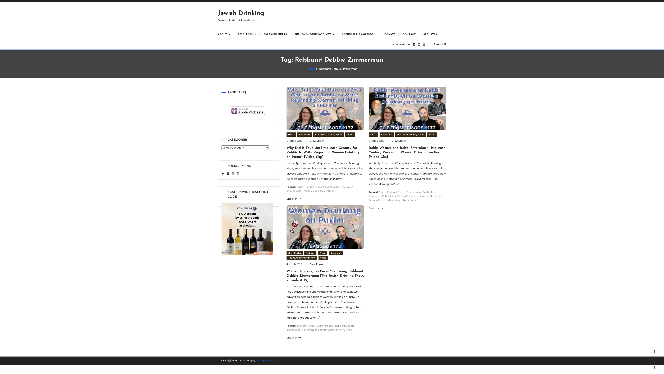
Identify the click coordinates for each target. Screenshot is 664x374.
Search (438, 44)
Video (350, 134)
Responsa (304, 134)
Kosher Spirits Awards (357, 34)
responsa (422, 196)
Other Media (294, 253)
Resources (245, 34)
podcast (301, 325)
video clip (318, 191)
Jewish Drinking (241, 13)
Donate (389, 34)
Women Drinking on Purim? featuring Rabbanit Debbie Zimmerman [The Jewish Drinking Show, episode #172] (325, 276)
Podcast (310, 253)
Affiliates (430, 34)
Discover (292, 199)
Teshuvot (308, 329)
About (222, 34)
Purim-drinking (325, 325)
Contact (409, 34)
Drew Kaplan (317, 141)
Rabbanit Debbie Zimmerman (322, 187)
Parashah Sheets (275, 34)
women (330, 191)
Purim (291, 134)
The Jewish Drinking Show (312, 34)
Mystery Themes (265, 360)
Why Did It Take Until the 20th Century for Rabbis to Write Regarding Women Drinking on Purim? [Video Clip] (323, 152)
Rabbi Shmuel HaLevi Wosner (398, 196)
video (307, 191)
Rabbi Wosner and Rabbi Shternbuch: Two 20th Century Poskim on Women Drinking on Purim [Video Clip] (407, 152)
